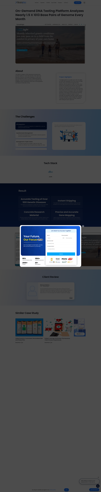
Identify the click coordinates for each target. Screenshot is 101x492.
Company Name (50, 246)
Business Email (50, 240)
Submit (61, 254)
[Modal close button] (83, 226)
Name (48, 235)
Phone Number (65, 235)
